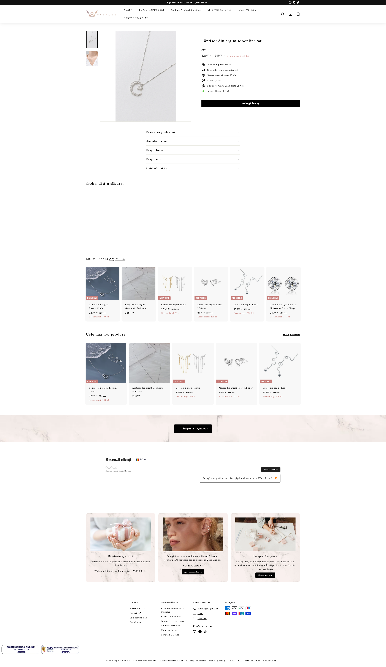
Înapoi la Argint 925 (195, 428)
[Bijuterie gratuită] (120, 534)
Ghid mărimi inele (158, 168)
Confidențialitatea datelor (171, 660)
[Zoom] (145, 76)
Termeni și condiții (217, 660)
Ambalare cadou (157, 141)
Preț (203, 50)
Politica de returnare (171, 625)
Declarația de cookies (196, 660)
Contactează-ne (136, 18)
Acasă (128, 10)
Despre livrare (155, 149)
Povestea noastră (138, 608)
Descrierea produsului (160, 132)
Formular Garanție (170, 635)
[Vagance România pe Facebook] (200, 631)
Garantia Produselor (170, 616)
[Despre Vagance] (265, 534)
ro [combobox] (141, 459)
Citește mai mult (265, 575)
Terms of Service (252, 660)
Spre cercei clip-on (193, 572)
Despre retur (154, 159)
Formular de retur (170, 630)
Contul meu (248, 10)
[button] (270, 469)
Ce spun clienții (220, 10)
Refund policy (270, 660)
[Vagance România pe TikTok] (205, 631)
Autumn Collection (186, 10)
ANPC (232, 660)
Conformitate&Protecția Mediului (172, 610)
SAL (240, 660)
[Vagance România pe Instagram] (194, 631)
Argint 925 (117, 259)
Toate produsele (152, 10)
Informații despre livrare (173, 621)
